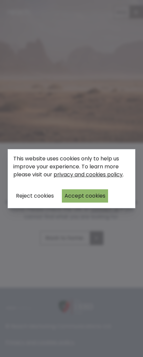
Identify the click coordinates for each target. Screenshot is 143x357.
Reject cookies (35, 196)
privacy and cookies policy (88, 174)
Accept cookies (85, 196)
